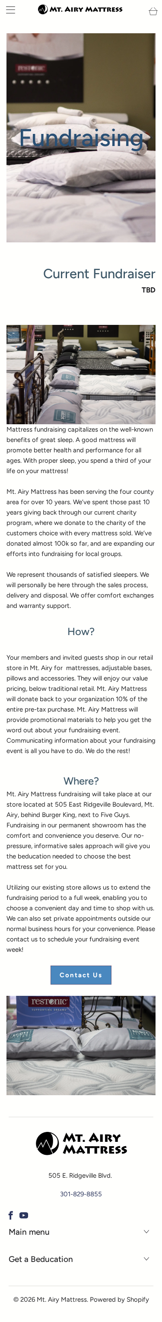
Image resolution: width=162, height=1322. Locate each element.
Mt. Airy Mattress (62, 1299)
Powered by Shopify (119, 1299)
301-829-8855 (81, 1194)
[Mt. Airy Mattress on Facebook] (11, 1215)
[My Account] (7, 9)
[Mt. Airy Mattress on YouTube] (23, 1215)
